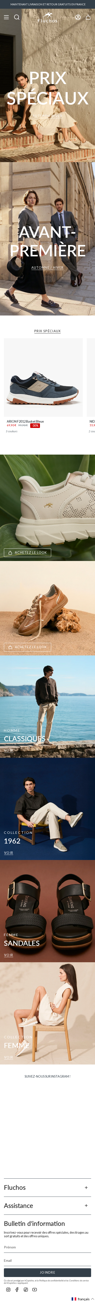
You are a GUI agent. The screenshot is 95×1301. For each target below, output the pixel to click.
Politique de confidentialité (51, 1280)
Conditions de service (79, 1280)
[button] (83, 1299)
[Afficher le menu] (6, 17)
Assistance (18, 1205)
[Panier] (88, 17)
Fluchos (15, 1187)
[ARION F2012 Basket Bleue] (43, 377)
